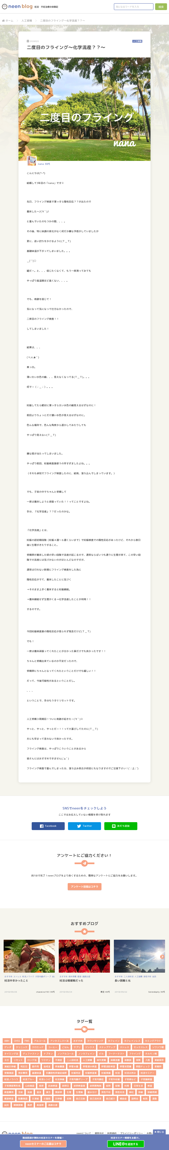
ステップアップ (107, 1047)
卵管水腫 (73, 1066)
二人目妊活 (129, 976)
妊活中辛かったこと (16, 980)
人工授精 (26, 20)
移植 (140, 1092)
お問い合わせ (153, 1133)
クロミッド (38, 1047)
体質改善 (115, 1060)
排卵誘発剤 (95, 1085)
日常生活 (138, 1085)
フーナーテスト (116, 1053)
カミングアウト (153, 1040)
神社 (131, 1092)
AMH (6, 1040)
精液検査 (9, 1098)
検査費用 (9, 1092)
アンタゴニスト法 (59, 1040)
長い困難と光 (123, 980)
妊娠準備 (106, 1072)
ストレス (17, 976)
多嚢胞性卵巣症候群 (56, 1072)
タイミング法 (11, 1053)
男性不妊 (147, 976)
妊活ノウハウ (28, 976)
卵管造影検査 (108, 1066)
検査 (150, 1085)
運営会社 (99, 1133)
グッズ (7, 1047)
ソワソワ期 (158, 1047)
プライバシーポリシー (131, 1133)
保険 (138, 1060)
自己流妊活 (95, 1098)
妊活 (117, 1072)
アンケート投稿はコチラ (84, 886)
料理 (126, 1085)
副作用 (35, 1066)
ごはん (65, 1047)
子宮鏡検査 (146, 1079)
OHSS (17, 1040)
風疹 (29, 1105)
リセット (18, 1060)
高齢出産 (86, 976)
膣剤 (69, 1098)
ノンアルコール (65, 1053)
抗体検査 (52, 1085)
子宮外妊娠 (114, 1079)
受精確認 (9, 1072)
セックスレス (141, 1047)
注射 (20, 1092)
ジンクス (89, 1047)
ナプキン (48, 1053)
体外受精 (72, 976)
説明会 (134, 1098)
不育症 (58, 1060)
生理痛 (79, 1092)
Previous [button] (7, 957)
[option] (43, 1141)
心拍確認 (29, 1085)
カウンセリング (95, 1040)
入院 (147, 1060)
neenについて (84, 1133)
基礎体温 (36, 1072)
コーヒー (52, 1047)
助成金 (47, 1066)
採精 (117, 1085)
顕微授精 (18, 1105)
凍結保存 (159, 1060)
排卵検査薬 (79, 1085)
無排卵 (58, 1092)
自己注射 (80, 1098)
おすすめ (8, 976)
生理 (69, 1092)
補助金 (123, 1098)
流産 (29, 1092)
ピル (101, 1053)
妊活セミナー (147, 1072)
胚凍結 (35, 1098)
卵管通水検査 (90, 1066)
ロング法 (32, 1060)
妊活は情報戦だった (71, 980)
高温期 (40, 1105)
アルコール (40, 1040)
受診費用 (22, 1072)
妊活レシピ (45, 1079)
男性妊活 (119, 1092)
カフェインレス (132, 1040)
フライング (135, 1053)
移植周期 (152, 1092)
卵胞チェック (143, 1066)
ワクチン (46, 1060)
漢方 (48, 1092)
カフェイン (113, 1040)
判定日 (23, 1066)
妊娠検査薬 (91, 1072)
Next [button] (162, 957)
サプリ (77, 1047)
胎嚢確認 (22, 1098)
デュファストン (31, 1053)
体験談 (127, 1060)
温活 (39, 1092)
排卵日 (65, 1085)
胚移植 (58, 1098)
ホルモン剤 (151, 1053)
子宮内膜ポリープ (43, 976)
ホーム (9, 20)
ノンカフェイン (86, 1053)
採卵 (108, 1085)
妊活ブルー (28, 1079)
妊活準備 (59, 1079)
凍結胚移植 (10, 1066)
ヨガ (6, 1060)
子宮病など (130, 1079)
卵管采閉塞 (125, 1066)
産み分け (92, 1092)
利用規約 (112, 1133)
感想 (79, 976)
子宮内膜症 (98, 1079)
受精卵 (157, 1066)
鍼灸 (154, 976)
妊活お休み (130, 1072)
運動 (154, 1098)
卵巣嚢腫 (59, 1066)
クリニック (21, 1047)
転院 (145, 1098)
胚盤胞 (47, 1098)
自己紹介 (110, 1098)
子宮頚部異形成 (12, 1085)
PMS (27, 1040)
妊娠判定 (76, 1072)
